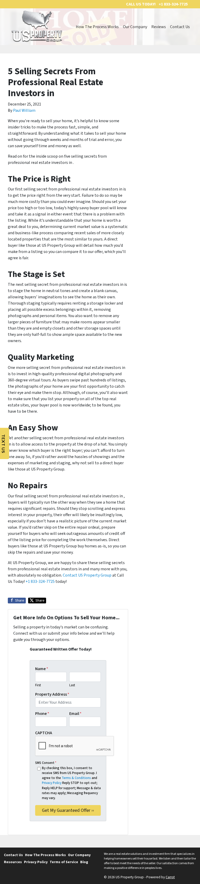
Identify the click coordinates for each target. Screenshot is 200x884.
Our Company (135, 27)
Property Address (52, 694)
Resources (13, 862)
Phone (42, 713)
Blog (84, 862)
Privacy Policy (51, 783)
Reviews (158, 27)
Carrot (170, 877)
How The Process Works (97, 27)
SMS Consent (45, 763)
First (38, 685)
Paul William (24, 110)
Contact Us (180, 27)
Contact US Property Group (87, 575)
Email (75, 713)
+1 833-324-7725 (40, 581)
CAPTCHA (43, 733)
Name (41, 669)
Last (72, 685)
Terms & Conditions (76, 778)
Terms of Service (64, 862)
